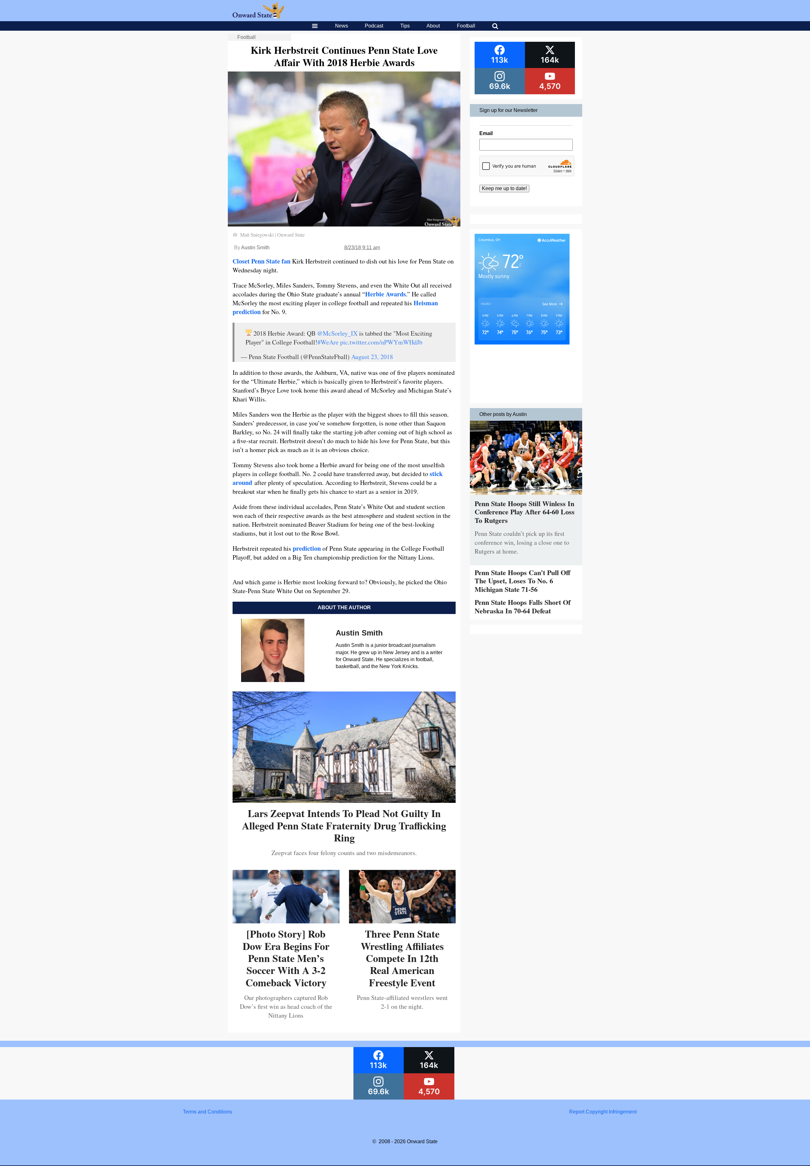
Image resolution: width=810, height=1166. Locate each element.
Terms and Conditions (207, 1111)
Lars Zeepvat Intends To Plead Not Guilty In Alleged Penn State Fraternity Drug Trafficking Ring (344, 825)
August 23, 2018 (372, 356)
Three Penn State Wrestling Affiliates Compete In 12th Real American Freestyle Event (402, 958)
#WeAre (328, 342)
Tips (405, 25)
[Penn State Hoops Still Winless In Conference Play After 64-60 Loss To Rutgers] (526, 496)
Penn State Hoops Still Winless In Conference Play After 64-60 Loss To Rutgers (525, 511)
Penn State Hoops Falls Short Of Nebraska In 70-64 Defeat (522, 606)
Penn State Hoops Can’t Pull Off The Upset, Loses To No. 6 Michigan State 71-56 (522, 580)
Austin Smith (255, 247)
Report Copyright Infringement (603, 1111)
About (433, 25)
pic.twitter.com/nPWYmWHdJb (381, 342)
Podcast (374, 25)
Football (466, 25)
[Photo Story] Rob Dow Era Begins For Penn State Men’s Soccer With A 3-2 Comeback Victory (286, 958)
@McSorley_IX (337, 333)
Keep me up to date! (504, 188)
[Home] (258, 16)
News (341, 25)
